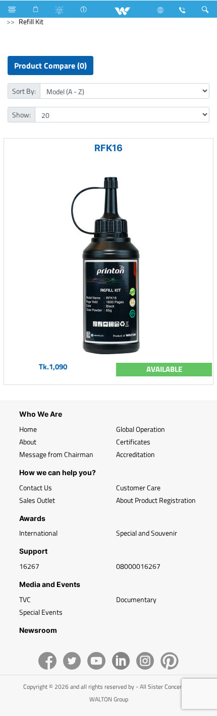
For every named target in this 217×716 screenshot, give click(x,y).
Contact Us (35, 487)
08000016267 (138, 566)
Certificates (133, 441)
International (38, 533)
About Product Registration (156, 500)
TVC (25, 599)
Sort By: (24, 91)
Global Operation (140, 429)
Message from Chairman (56, 454)
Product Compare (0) (50, 65)
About (27, 441)
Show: (21, 114)
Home (28, 429)
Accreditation (135, 454)
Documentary (136, 599)
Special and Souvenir (146, 533)
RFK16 (108, 148)
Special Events (41, 612)
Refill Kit (31, 21)
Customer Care (138, 487)
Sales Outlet (37, 500)
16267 (29, 566)
